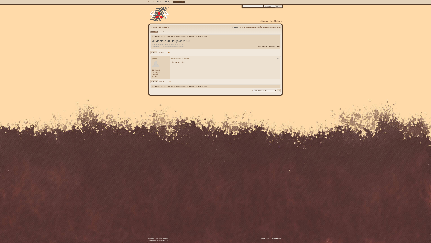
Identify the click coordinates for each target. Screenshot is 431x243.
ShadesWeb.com (163, 240)
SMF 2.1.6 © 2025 (153, 238)
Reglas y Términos (271, 238)
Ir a (252, 90)
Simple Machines (163, 238)
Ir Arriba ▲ (280, 238)
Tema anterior (262, 46)
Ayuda (263, 238)
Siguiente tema (274, 46)
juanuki (155, 58)
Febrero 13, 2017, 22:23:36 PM (180, 58)
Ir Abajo (154, 52)
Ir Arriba (154, 81)
